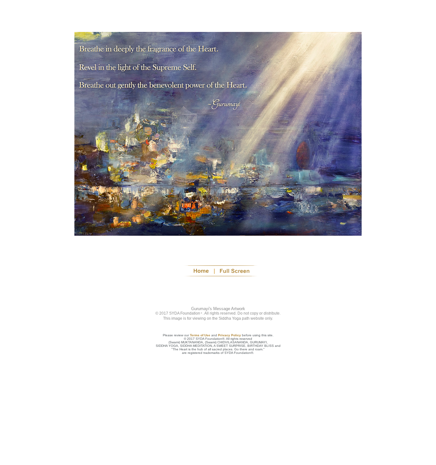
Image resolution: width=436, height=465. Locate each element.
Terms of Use (200, 335)
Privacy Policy (229, 335)
